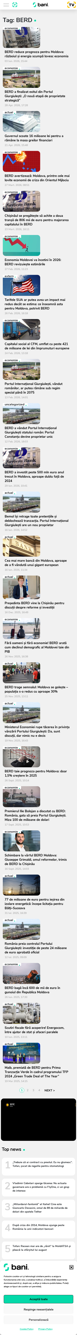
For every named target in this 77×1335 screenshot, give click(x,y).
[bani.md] (41, 4)
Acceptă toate (39, 1299)
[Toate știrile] (15, 4)
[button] (71, 1267)
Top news (11, 1149)
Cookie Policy (26, 1329)
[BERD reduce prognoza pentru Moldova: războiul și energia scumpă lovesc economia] (37, 37)
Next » (49, 1090)
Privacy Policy (45, 1329)
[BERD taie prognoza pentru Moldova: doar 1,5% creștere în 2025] (37, 756)
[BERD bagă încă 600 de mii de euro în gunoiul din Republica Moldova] (37, 973)
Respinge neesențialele (38, 1309)
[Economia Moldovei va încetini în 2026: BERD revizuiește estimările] (37, 245)
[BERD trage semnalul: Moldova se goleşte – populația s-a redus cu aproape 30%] (37, 672)
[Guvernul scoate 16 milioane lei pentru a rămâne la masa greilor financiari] (37, 121)
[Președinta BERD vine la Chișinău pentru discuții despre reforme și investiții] (37, 587)
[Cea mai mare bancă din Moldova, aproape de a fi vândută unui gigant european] (37, 546)
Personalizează (38, 1320)
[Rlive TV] (70, 5)
